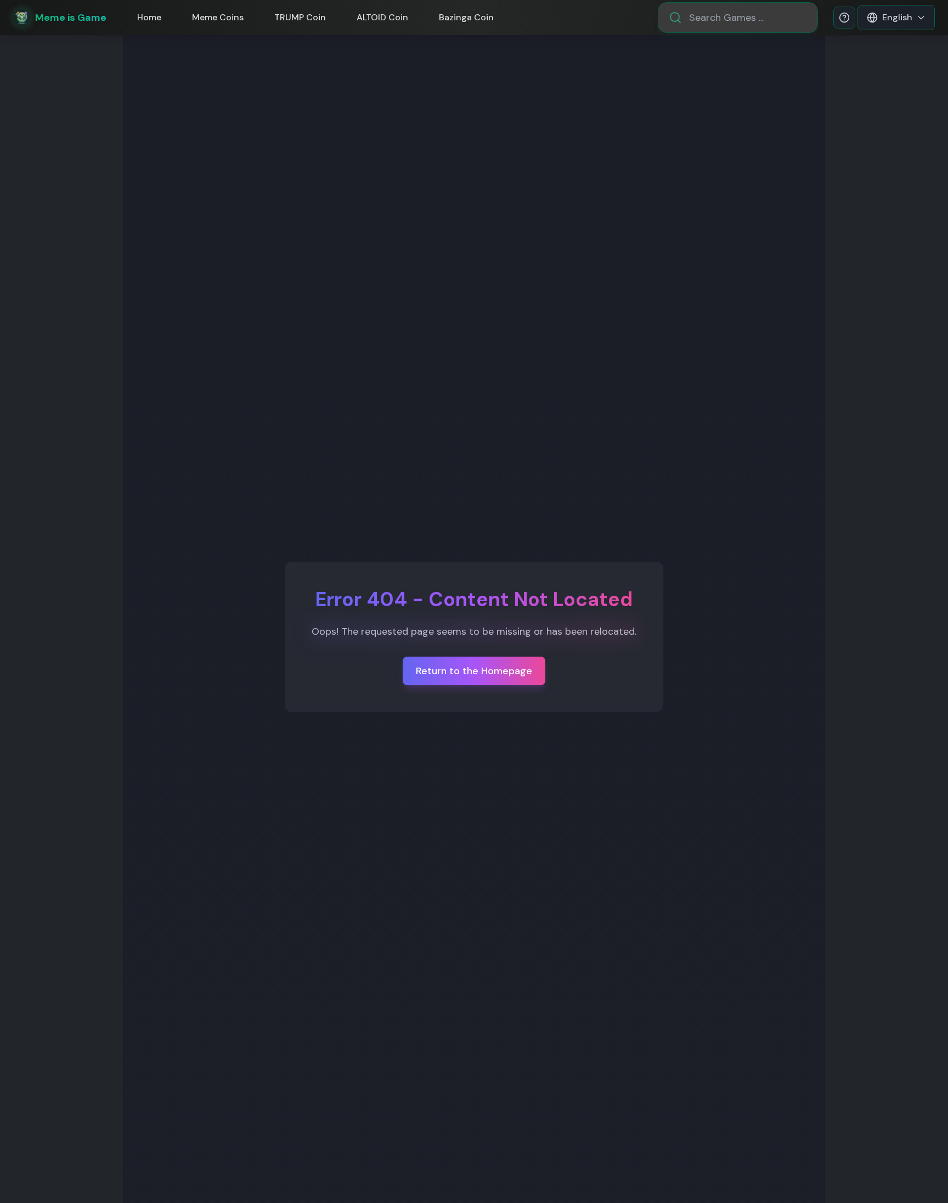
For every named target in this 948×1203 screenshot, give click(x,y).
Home (149, 17)
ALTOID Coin (382, 17)
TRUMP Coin (300, 17)
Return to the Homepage (474, 670)
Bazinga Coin (466, 17)
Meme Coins (218, 17)
